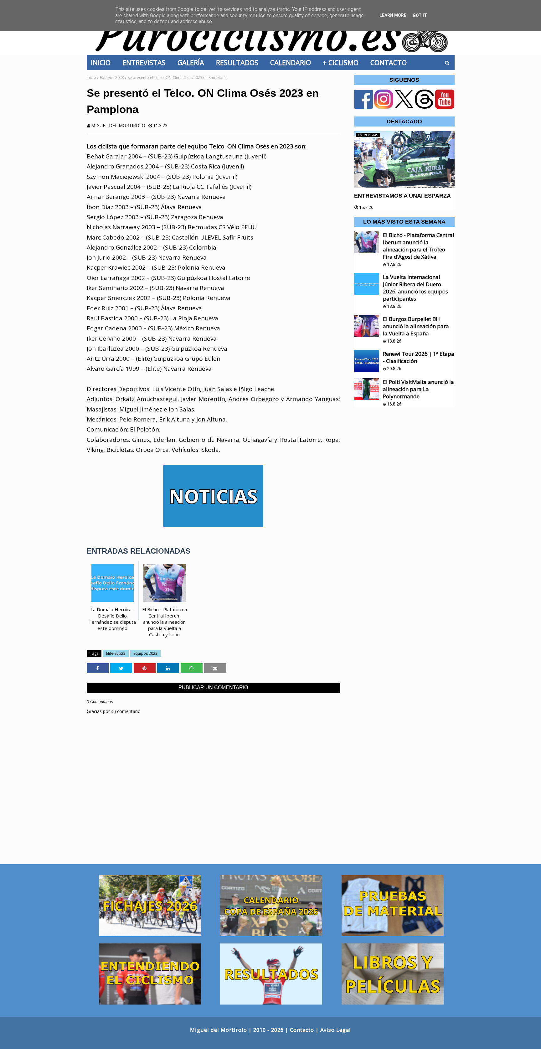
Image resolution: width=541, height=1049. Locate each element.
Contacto (302, 1029)
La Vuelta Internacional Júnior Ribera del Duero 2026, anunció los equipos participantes (415, 287)
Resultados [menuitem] (239, 62)
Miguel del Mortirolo (118, 125)
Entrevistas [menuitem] (145, 62)
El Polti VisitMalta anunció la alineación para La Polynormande (418, 389)
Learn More (392, 15)
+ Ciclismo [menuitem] (342, 62)
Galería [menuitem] (193, 62)
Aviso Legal (335, 1029)
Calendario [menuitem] (292, 62)
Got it (420, 15)
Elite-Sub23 (116, 653)
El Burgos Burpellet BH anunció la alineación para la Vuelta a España (416, 326)
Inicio (91, 77)
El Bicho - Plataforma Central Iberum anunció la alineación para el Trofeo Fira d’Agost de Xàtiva (418, 245)
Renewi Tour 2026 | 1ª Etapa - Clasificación (418, 357)
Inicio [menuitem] (102, 62)
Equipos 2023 (112, 77)
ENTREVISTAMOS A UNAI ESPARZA (402, 196)
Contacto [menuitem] (390, 62)
